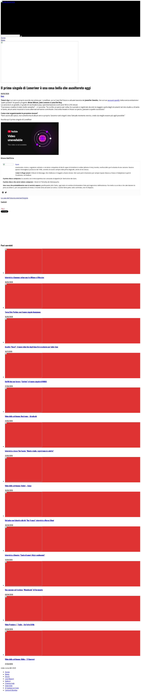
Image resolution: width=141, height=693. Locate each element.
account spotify (114, 100)
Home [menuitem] (7, 672)
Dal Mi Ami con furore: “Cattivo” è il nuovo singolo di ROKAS (26, 381)
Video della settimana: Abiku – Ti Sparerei (19, 659)
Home (3, 38)
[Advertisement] (63, 17)
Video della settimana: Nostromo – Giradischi (21, 416)
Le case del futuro (8, 198)
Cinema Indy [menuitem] (9, 683)
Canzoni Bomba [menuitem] (11, 690)
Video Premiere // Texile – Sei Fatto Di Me (19, 624)
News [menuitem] (7, 674)
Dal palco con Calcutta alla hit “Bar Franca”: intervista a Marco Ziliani (29, 520)
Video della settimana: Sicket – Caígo (18, 486)
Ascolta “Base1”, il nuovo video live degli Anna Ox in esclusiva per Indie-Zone (31, 347)
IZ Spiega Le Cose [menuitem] (12, 688)
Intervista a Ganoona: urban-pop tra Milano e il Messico (24, 277)
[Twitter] (6, 193)
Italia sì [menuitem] (7, 681)
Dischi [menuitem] (7, 676)
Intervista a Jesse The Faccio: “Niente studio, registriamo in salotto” (29, 451)
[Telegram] (3, 193)
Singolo (25, 198)
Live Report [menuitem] (9, 679)
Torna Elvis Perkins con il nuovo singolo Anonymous (23, 312)
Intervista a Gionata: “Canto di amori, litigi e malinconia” (25, 555)
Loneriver (18, 198)
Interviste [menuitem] (8, 686)
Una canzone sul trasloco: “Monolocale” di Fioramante (24, 590)
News (2, 96)
